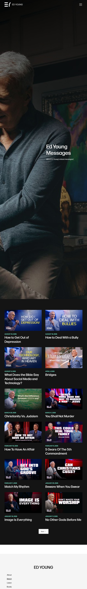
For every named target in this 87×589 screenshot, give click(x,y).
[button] (80, 4)
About (9, 575)
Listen (9, 583)
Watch (9, 579)
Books (9, 586)
